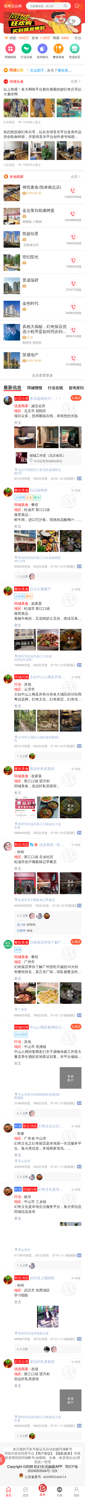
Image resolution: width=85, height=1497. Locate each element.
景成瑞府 (30, 280)
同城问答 (21, 676)
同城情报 (34, 388)
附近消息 (21, 844)
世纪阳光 (30, 256)
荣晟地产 (30, 354)
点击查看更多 (42, 375)
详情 (77, 490)
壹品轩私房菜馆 (42, 768)
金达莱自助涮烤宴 (38, 210)
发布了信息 (54, 72)
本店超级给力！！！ (46, 398)
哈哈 (25, 930)
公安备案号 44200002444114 (45, 1477)
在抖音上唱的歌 (42, 1277)
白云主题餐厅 (40, 588)
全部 (74, 81)
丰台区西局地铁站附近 (48, 458)
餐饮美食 (21, 490)
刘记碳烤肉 (38, 489)
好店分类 (21, 398)
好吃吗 (26, 924)
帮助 (77, 37)
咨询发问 (76, 388)
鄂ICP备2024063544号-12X (53, 1468)
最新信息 (12, 387)
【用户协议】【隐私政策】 (54, 1453)
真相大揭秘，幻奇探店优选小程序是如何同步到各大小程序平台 (44, 331)
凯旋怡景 (30, 233)
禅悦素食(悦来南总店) (41, 187)
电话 (77, 398)
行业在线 (55, 388)
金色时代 (30, 303)
